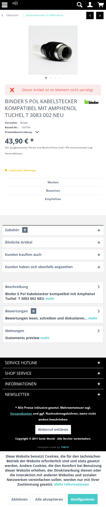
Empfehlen (53, 199)
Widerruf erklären (53, 429)
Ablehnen (19, 499)
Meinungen (14, 330)
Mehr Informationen (71, 484)
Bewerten (53, 190)
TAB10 (65, 447)
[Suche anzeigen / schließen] (79, 5)
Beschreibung (16, 286)
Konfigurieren (82, 499)
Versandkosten (21, 413)
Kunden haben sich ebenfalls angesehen (39, 266)
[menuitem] (79, 5)
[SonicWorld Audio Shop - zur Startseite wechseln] (15, 5)
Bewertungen (16, 311)
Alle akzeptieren (49, 499)
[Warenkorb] (101, 5)
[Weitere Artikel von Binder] (91, 101)
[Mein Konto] (90, 5)
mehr (49, 298)
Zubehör (15, 230)
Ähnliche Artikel (18, 242)
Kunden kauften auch (23, 254)
